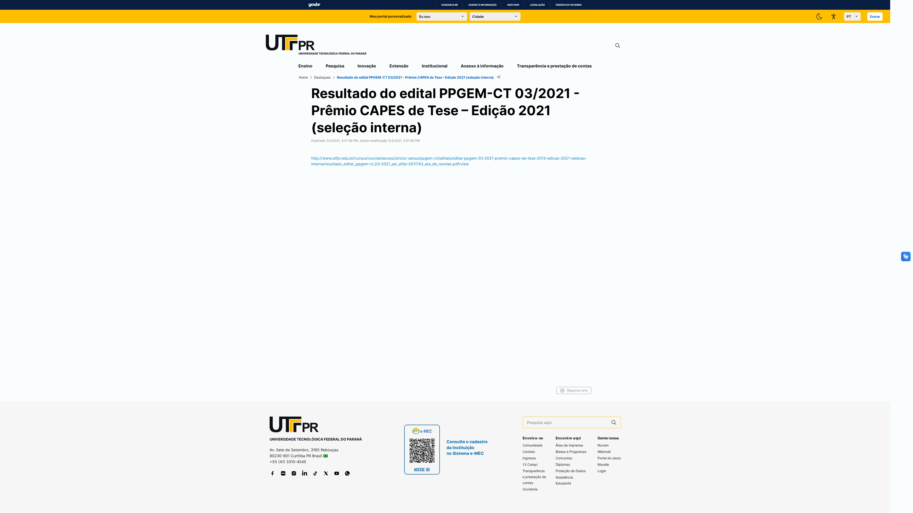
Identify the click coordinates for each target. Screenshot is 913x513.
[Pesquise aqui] (614, 422)
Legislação (537, 5)
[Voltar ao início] (296, 425)
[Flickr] (283, 473)
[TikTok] (315, 473)
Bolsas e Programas (571, 452)
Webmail (604, 452)
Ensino (305, 65)
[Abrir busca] (617, 45)
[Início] (316, 46)
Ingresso (529, 458)
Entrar (875, 16)
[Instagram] (294, 473)
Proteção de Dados (571, 471)
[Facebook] (272, 473)
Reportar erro (577, 390)
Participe (513, 5)
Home (303, 77)
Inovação (367, 65)
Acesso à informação (482, 5)
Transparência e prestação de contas (554, 65)
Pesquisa (335, 65)
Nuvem (603, 445)
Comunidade (532, 445)
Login (601, 471)
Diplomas (563, 464)
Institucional (434, 65)
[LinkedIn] (304, 473)
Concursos (564, 458)
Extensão (398, 65)
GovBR (314, 5)
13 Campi (530, 464)
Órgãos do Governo (569, 5)
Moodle (603, 464)
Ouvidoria (530, 489)
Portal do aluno (609, 458)
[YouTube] (337, 473)
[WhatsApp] (347, 473)
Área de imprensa (569, 445)
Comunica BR (449, 5)
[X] (326, 473)
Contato (529, 452)
